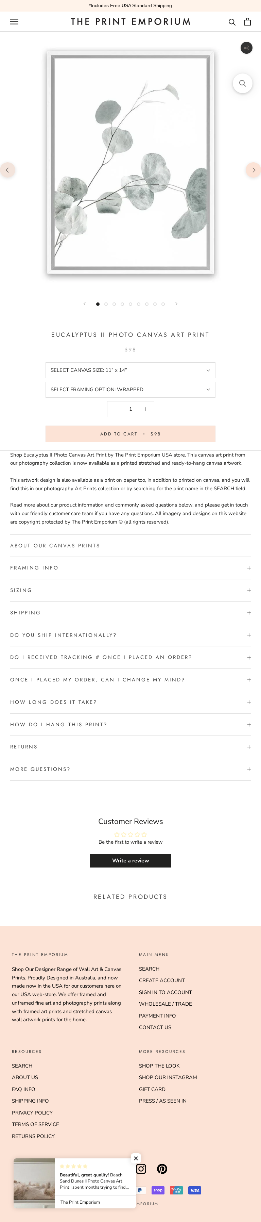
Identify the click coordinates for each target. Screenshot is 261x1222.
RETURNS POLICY (33, 1136)
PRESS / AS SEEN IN (163, 1100)
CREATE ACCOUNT (162, 980)
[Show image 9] (163, 304)
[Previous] (85, 303)
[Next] (176, 303)
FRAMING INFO (34, 568)
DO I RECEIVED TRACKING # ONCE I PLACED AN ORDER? (101, 657)
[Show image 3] (114, 304)
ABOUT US (25, 1077)
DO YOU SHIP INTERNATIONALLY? (63, 635)
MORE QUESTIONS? (40, 769)
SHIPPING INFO (30, 1100)
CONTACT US (155, 1027)
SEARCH (149, 968)
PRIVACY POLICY (32, 1112)
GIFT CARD (152, 1089)
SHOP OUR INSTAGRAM (168, 1077)
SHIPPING (25, 612)
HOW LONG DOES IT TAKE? (53, 702)
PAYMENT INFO (157, 1015)
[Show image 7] (147, 304)
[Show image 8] (155, 304)
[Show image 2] (106, 304)
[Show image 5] (130, 304)
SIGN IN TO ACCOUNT (165, 992)
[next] (253, 169)
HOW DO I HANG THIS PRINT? (58, 724)
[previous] (7, 169)
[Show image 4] (122, 304)
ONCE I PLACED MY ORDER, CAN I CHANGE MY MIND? (97, 679)
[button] (136, 1158)
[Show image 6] (138, 304)
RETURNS (24, 746)
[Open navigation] (14, 21)
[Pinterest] (162, 1174)
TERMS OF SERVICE (35, 1124)
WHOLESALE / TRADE (165, 1004)
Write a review (130, 860)
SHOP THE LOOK (159, 1065)
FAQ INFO (23, 1089)
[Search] (232, 21)
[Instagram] (141, 1174)
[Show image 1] (98, 304)
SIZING (21, 590)
